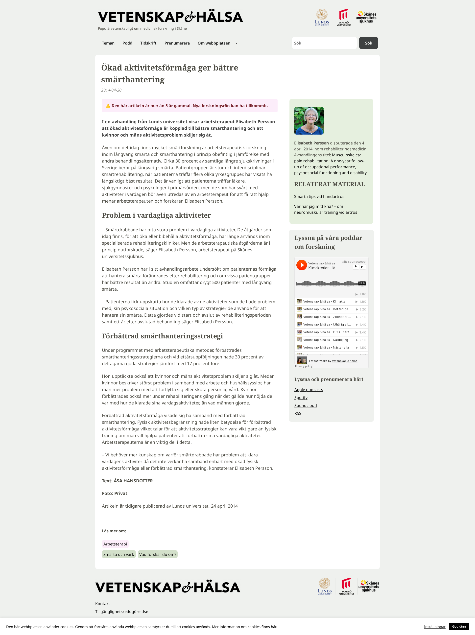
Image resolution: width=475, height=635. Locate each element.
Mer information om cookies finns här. (244, 626)
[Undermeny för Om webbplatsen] (236, 43)
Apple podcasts (308, 389)
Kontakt (102, 603)
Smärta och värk (118, 554)
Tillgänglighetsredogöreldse (121, 611)
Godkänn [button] (459, 626)
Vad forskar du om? (157, 554)
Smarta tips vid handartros (319, 196)
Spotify (301, 397)
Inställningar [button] (435, 626)
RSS (297, 413)
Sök (368, 43)
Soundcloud (305, 405)
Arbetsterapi (115, 544)
